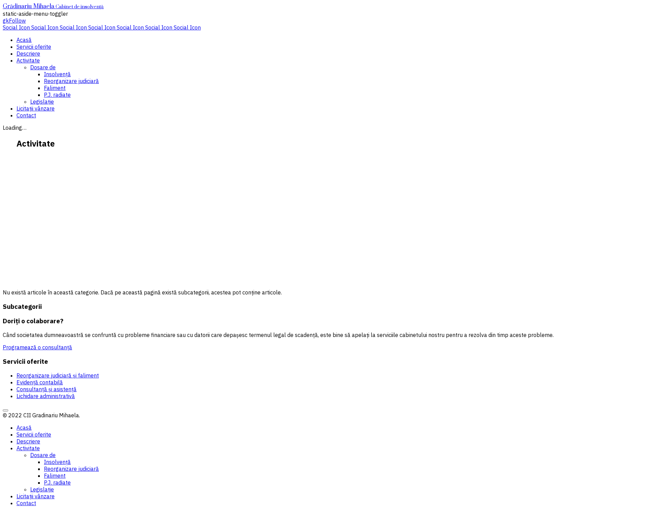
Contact (26, 115)
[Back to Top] (5, 410)
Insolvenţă (57, 74)
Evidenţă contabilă (39, 382)
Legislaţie (42, 101)
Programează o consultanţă (37, 347)
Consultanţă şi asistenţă (46, 389)
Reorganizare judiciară (71, 81)
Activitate (28, 60)
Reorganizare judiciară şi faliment (57, 375)
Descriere (28, 53)
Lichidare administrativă (45, 396)
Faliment (55, 87)
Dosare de (43, 67)
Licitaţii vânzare (35, 108)
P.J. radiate (57, 94)
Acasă (24, 39)
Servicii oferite (33, 46)
